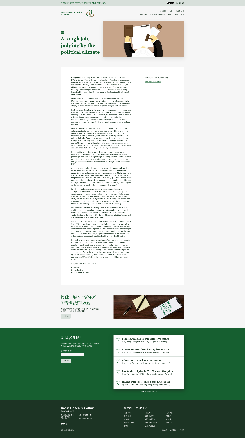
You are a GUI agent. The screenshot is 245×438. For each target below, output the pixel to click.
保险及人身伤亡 (130, 423)
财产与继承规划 (151, 419)
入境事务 (169, 413)
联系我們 (66, 316)
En (177, 3)
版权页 (182, 430)
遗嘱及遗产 (149, 416)
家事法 (126, 419)
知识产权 (148, 413)
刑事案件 (127, 416)
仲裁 (126, 426)
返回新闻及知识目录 (153, 82)
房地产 (168, 416)
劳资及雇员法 (150, 426)
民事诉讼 (127, 413)
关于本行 (143, 14)
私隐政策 (164, 430)
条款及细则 (173, 430)
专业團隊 (163, 11)
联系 (176, 14)
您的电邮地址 (66, 351)
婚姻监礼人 (170, 423)
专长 (171, 11)
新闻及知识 (180, 11)
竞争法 (168, 419)
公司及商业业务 (151, 423)
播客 (170, 14)
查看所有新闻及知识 (149, 392)
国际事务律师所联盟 (157, 14)
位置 (182, 14)
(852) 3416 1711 (90, 3)
